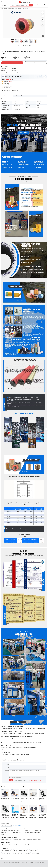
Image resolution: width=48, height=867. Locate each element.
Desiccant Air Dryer (38, 830)
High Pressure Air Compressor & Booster (7, 830)
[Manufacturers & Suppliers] (24, 2)
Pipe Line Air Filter (27, 830)
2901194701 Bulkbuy (16, 856)
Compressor (19, 8)
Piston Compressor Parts (6, 844)
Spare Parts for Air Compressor (29, 828)
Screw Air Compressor (5, 828)
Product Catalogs (17, 825)
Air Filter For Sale (16, 853)
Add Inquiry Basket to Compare (24, 45)
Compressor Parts (25, 8)
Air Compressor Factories (6, 850)
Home (2, 8)
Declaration (36, 862)
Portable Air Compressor (17, 832)
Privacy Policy (41, 862)
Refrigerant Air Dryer (5, 832)
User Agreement (30, 862)
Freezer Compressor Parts (30, 844)
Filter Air (15, 850)
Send (11, 780)
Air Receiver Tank (16, 830)
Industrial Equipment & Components (10, 8)
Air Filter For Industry (35, 853)
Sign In (3, 90)
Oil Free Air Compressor (39, 828)
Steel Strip (37, 832)
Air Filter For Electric (25, 853)
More (2, 858)
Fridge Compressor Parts (18, 844)
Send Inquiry (12, 62)
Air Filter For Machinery (6, 853)
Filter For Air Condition (6, 856)
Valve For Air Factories (23, 850)
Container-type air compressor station (18, 828)
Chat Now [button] (36, 62)
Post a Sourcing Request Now (35, 780)
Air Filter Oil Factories (33, 850)
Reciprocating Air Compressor (29, 832)
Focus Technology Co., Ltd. (16, 862)
